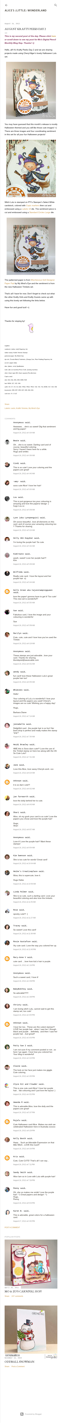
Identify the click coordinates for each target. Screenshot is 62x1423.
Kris (15, 1156)
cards (13, 408)
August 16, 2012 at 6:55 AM (24, 682)
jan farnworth (20, 796)
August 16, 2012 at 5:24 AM (24, 530)
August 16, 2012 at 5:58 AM (24, 625)
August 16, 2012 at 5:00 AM (24, 489)
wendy (16, 672)
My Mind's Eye (34, 408)
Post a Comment (12, 1227)
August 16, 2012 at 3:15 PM (24, 1058)
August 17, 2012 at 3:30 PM (24, 1221)
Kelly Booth (19, 1138)
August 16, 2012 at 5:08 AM (24, 510)
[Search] (55, 4)
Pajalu (16, 1120)
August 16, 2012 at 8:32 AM (24, 789)
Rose (15, 910)
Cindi (16, 463)
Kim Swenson (19, 855)
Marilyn (17, 633)
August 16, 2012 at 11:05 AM (24, 902)
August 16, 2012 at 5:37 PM (24, 1112)
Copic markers (32, 205)
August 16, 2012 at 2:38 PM (24, 997)
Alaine (16, 1066)
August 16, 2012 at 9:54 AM (24, 848)
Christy (17, 1005)
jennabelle (19, 724)
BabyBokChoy (19, 989)
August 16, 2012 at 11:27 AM (24, 918)
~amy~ (16, 481)
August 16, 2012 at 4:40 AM (24, 474)
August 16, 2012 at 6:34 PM (24, 1149)
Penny (16, 1188)
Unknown (17, 781)
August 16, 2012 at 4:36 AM (24, 455)
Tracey (16, 926)
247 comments (17, 1296)
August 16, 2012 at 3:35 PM (24, 1076)
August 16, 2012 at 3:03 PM (24, 1038)
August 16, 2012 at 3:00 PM (24, 1015)
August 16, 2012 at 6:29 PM (24, 1131)
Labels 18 (26, 209)
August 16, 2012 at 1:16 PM (24, 965)
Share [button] (7, 404)
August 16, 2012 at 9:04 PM (24, 1203)
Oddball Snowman (19, 1361)
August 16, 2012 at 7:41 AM (24, 757)
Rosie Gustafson (22, 941)
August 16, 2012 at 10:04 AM (24, 863)
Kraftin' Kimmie (22, 408)
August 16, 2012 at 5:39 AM (24, 564)
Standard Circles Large (39, 212)
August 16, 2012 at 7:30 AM (24, 737)
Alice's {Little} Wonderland (26, 10)
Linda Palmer (20, 892)
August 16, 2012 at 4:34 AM (24, 433)
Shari (16, 812)
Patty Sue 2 (19, 1045)
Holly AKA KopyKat (23, 538)
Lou (15, 497)
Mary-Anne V (19, 957)
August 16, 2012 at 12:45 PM (24, 949)
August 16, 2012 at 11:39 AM (24, 934)
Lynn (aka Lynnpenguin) (26, 518)
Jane (15, 765)
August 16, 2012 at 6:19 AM (24, 643)
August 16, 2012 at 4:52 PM (24, 1094)
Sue (15, 610)
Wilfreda (17, 572)
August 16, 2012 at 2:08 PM (24, 981)
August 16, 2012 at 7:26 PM (24, 1180)
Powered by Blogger (33, 1414)
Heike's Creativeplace (25, 871)
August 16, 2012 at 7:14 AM (24, 716)
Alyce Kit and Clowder (25, 1084)
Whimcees (17, 690)
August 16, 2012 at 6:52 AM (24, 664)
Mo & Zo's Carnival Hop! (23, 1291)
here (53, 36)
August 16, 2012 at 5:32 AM (24, 546)
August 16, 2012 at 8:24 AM (24, 773)
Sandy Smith (19, 1172)
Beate (16, 440)
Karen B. (17, 1211)
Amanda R (17, 1102)
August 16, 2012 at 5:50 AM (24, 603)
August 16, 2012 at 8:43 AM (24, 805)
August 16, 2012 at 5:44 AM (24, 582)
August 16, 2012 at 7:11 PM (24, 1165)
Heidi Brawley (20, 744)
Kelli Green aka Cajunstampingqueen (32, 590)
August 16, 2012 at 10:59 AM (24, 884)
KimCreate (18, 554)
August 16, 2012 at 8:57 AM (24, 830)
